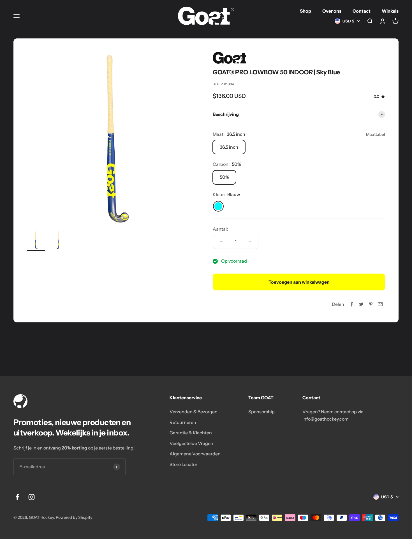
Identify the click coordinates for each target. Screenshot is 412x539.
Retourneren (183, 422)
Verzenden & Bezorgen (193, 411)
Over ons (331, 11)
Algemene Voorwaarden (195, 454)
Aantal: (220, 229)
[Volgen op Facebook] (17, 497)
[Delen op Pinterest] (371, 304)
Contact (362, 11)
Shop (305, 11)
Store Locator (183, 464)
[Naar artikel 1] (36, 241)
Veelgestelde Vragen (191, 443)
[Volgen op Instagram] (31, 497)
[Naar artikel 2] (58, 241)
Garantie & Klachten (191, 432)
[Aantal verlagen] (221, 242)
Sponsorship (261, 411)
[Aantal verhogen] (250, 242)
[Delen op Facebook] (352, 304)
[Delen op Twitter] (361, 304)
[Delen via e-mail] (380, 304)
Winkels (390, 11)
